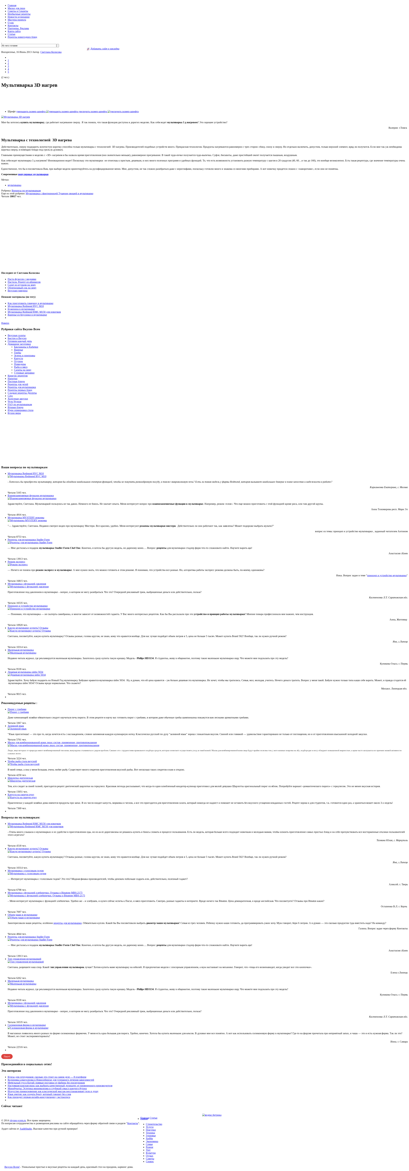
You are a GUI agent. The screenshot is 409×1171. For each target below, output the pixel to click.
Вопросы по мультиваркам (26, 190)
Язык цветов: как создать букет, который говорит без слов (39, 1094)
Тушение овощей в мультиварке (75, 193)
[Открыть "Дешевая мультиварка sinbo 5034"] (27, 674)
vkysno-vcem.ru (18, 1120)
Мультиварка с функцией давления (27, 583)
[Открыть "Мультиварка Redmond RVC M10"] (27, 476)
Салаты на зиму (22, 370)
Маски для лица (16, 8)
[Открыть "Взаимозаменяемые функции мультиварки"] (32, 498)
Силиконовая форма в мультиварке (27, 1025)
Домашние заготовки (19, 344)
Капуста (18, 358)
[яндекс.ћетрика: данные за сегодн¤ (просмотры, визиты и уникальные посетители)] (211, 1115)
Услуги (150, 1127)
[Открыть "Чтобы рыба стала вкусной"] (23, 764)
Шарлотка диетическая (20, 778)
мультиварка (14, 185)
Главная (12, 5)
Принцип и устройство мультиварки (28, 605)
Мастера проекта (17, 19)
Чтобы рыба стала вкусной (22, 761)
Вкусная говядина (17, 290)
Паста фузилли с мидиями (22, 279)
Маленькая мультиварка (21, 650)
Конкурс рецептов (18, 375)
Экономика (152, 1141)
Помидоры (20, 364)
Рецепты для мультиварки (22, 387)
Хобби (149, 1138)
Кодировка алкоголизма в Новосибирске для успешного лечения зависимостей (51, 1079)
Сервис (150, 1161)
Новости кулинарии (19, 17)
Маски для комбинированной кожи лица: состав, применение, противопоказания (52, 742)
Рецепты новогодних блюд (22, 37)
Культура (151, 1153)
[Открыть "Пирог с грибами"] (18, 712)
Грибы (17, 352)
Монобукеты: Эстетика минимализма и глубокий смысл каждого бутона (47, 1088)
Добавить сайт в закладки (104, 48)
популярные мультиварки (33, 174)
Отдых (149, 1155)
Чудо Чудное (14, 401)
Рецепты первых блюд (20, 390)
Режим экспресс (16, 561)
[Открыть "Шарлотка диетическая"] (21, 780)
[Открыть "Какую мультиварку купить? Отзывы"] (29, 630)
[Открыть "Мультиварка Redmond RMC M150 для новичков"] (35, 826)
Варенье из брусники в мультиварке (27, 314)
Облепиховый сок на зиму (22, 287)
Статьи (11, 34)
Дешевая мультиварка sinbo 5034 (25, 672)
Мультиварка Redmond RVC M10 (26, 306)
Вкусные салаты (17, 335)
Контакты (13, 25)
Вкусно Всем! (12, 1167)
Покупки (151, 1129)
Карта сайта (14, 31)
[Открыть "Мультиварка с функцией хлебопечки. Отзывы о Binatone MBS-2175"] (46, 895)
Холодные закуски (18, 398)
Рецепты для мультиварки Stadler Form (29, 539)
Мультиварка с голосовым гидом (26, 870)
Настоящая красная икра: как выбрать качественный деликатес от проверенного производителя (60, 1085)
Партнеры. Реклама (18, 28)
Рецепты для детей (18, 384)
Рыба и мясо (20, 367)
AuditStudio (26, 1128)
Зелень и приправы (24, 355)
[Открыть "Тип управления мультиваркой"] (26, 961)
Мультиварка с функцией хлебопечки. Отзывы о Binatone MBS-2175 (45, 892)
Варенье (18, 349)
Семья (149, 1144)
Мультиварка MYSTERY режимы (26, 517)
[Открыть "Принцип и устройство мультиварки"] (29, 608)
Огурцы (18, 361)
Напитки (12, 378)
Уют (148, 1150)
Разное (144, 1118)
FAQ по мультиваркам (20, 404)
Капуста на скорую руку (21, 794)
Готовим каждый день (20, 341)
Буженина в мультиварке (21, 309)
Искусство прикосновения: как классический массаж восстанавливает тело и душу (53, 1091)
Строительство (154, 1124)
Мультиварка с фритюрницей (42, 193)
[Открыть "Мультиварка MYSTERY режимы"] (27, 520)
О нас (11, 22)
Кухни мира (14, 413)
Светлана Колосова (51, 52)
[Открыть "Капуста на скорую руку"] (22, 797)
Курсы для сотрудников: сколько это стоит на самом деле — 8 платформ (47, 1077)
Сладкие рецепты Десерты (22, 393)
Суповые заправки (24, 372)
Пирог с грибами (17, 709)
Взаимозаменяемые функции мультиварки (31, 495)
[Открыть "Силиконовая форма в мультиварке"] (28, 1028)
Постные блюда (16, 381)
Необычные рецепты (19, 14)
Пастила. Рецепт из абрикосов (24, 282)
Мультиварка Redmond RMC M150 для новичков (34, 312)
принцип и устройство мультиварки (387, 575)
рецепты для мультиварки (68, 923)
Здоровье (151, 1135)
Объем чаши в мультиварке (22, 914)
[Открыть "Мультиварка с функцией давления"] (28, 586)
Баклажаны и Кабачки (26, 347)
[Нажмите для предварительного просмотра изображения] (15, 117)
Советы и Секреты (18, 11)
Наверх (5, 323)
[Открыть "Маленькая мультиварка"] (22, 652)
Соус (10, 395)
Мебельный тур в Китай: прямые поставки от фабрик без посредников (46, 1082)
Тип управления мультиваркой (24, 958)
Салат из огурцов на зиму (22, 285)
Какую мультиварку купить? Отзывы (28, 627)
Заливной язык (16, 725)
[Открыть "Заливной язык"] (17, 728)
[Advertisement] (204, 99)
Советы (150, 1158)
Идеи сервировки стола (20, 410)
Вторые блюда (15, 407)
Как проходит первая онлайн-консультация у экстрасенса (39, 1097)
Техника (150, 1132)
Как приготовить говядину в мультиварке (30, 303)
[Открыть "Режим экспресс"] (18, 564)
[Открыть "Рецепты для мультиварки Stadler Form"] (30, 542)
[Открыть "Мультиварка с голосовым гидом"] (27, 873)
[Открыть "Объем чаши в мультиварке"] (24, 917)
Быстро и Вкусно (17, 338)
